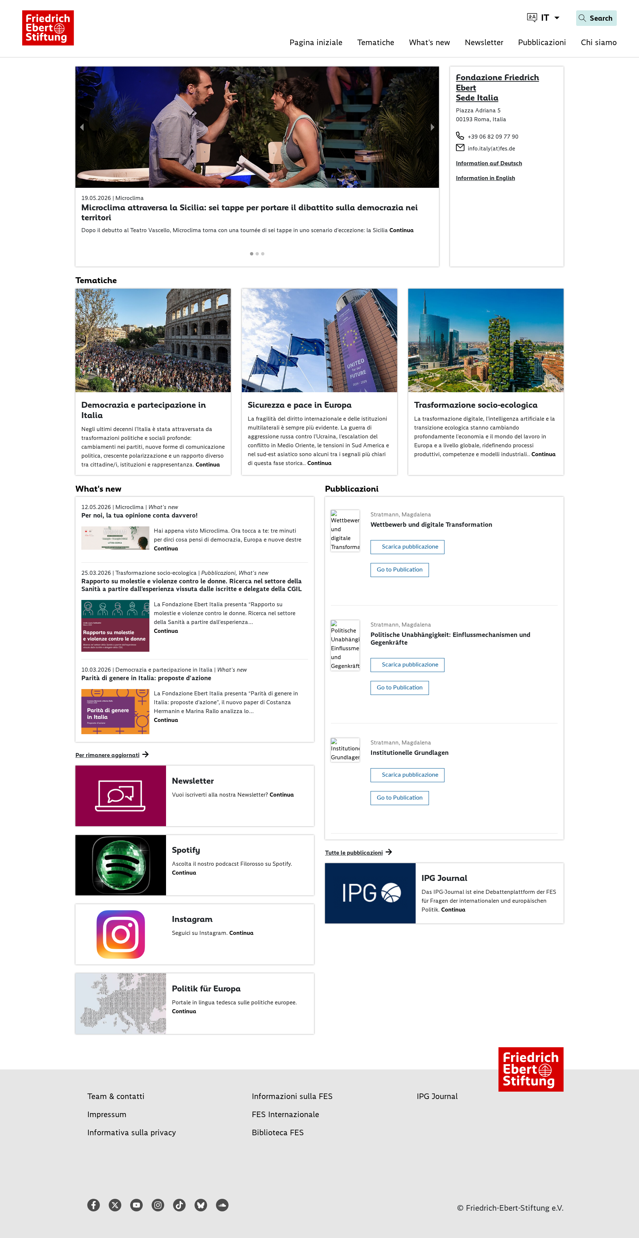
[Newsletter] (120, 795)
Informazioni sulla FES (292, 1096)
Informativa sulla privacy (131, 1132)
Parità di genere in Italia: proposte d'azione (146, 678)
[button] (82, 127)
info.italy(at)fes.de (491, 148)
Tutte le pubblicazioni (354, 852)
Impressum (106, 1114)
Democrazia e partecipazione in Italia (143, 410)
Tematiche (375, 42)
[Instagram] (120, 933)
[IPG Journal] (370, 892)
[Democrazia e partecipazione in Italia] (153, 339)
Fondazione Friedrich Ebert (497, 82)
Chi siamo (599, 42)
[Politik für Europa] (120, 1003)
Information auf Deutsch (489, 163)
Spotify (186, 850)
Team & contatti (116, 1096)
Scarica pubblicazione (410, 547)
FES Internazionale (285, 1114)
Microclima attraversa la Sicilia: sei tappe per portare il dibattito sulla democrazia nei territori (249, 212)
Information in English (485, 178)
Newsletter (484, 42)
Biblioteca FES (278, 1132)
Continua (401, 230)
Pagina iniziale (316, 42)
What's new (429, 42)
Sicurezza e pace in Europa (300, 405)
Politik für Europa (206, 988)
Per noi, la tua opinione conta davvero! (139, 515)
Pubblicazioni (542, 42)
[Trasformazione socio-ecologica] (486, 339)
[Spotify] (120, 864)
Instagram (192, 919)
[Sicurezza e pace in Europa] (319, 339)
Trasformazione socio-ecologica (476, 405)
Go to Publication (400, 570)
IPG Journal (444, 878)
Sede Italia (477, 97)
